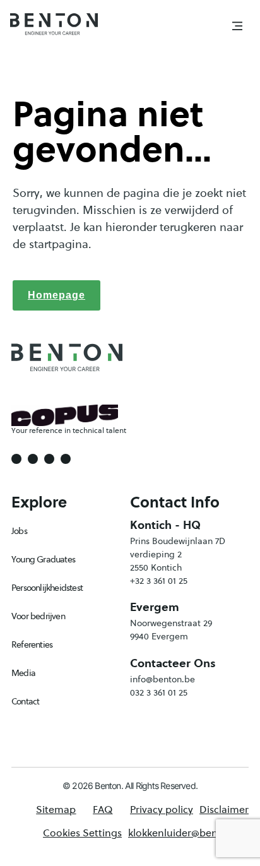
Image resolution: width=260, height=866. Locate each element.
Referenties (31, 644)
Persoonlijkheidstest (47, 587)
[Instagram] (33, 459)
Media (23, 673)
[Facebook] (16, 459)
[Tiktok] (66, 459)
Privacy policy (161, 809)
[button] (237, 26)
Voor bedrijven (38, 616)
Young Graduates (43, 559)
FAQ (102, 809)
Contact (25, 701)
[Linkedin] (49, 459)
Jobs (19, 531)
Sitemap (56, 809)
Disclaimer (224, 809)
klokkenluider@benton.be (188, 832)
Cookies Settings (82, 832)
